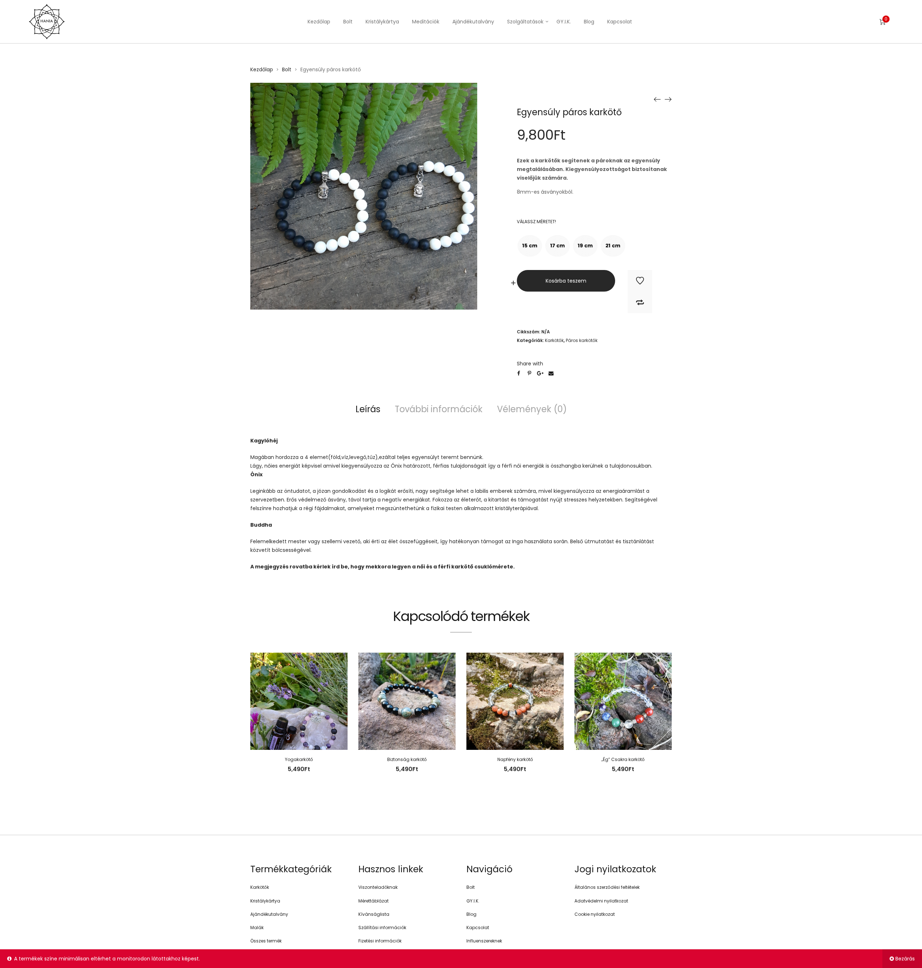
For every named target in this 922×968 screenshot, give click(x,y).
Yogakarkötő (299, 759)
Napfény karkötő (515, 759)
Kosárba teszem (566, 280)
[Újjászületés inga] (657, 99)
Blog (589, 21)
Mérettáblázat (373, 901)
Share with (530, 363)
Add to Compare (640, 302)
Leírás (367, 409)
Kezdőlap (319, 21)
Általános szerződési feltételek (607, 887)
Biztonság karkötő (407, 759)
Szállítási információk (382, 927)
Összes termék (266, 941)
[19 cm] (585, 246)
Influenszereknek (484, 941)
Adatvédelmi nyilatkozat (601, 901)
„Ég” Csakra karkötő (623, 759)
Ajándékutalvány (473, 21)
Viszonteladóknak (378, 887)
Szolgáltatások (525, 21)
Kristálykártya (382, 21)
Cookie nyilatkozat (594, 914)
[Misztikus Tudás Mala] (668, 99)
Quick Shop (302, 717)
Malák (257, 927)
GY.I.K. (563, 21)
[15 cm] (530, 246)
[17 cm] (557, 246)
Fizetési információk (380, 941)
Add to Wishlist (640, 281)
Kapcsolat (619, 21)
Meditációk (425, 21)
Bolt (348, 21)
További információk (439, 409)
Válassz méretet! (536, 222)
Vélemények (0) (532, 409)
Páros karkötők (581, 340)
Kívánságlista (373, 914)
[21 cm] (613, 246)
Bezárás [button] (905, 958)
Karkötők (554, 340)
